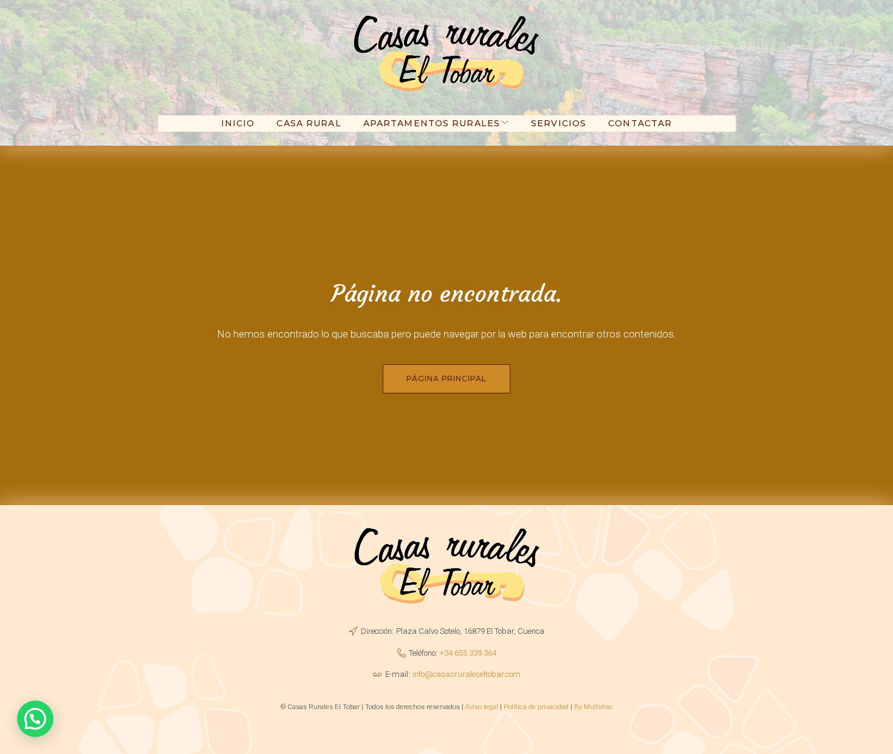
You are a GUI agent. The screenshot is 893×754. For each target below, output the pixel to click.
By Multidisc (593, 706)
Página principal (446, 378)
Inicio (238, 123)
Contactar (640, 123)
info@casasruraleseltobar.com (466, 674)
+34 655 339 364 (468, 652)
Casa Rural (308, 123)
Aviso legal (481, 706)
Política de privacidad (536, 706)
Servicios (558, 123)
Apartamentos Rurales (431, 123)
